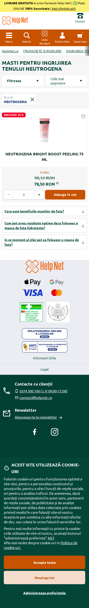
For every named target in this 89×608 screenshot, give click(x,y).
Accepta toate (44, 562)
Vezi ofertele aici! (63, 8)
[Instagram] (54, 432)
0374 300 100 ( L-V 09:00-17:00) (43, 391)
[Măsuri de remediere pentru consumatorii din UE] (44, 334)
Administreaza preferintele (44, 593)
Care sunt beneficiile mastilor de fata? (34, 211)
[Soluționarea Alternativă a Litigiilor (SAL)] (44, 347)
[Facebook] (34, 432)
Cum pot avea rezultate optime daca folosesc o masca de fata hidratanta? (41, 225)
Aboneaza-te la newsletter (36, 417)
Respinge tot (45, 577)
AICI (51, 538)
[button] (62, 38)
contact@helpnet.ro (35, 397)
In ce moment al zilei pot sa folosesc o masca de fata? (42, 242)
